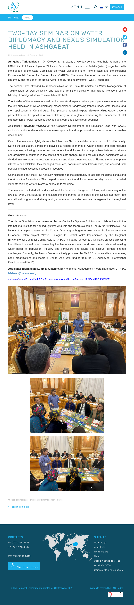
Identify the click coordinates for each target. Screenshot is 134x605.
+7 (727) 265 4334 (18, 547)
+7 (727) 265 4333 (18, 542)
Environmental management (42, 499)
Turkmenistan (22, 499)
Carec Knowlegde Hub (107, 560)
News (27, 17)
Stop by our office (27, 567)
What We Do (101, 551)
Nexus (60, 499)
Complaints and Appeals (108, 570)
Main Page (13, 17)
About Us (99, 547)
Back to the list (20, 507)
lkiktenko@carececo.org (22, 273)
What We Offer (102, 565)
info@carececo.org (19, 555)
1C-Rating (118, 587)
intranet (117, 7)
